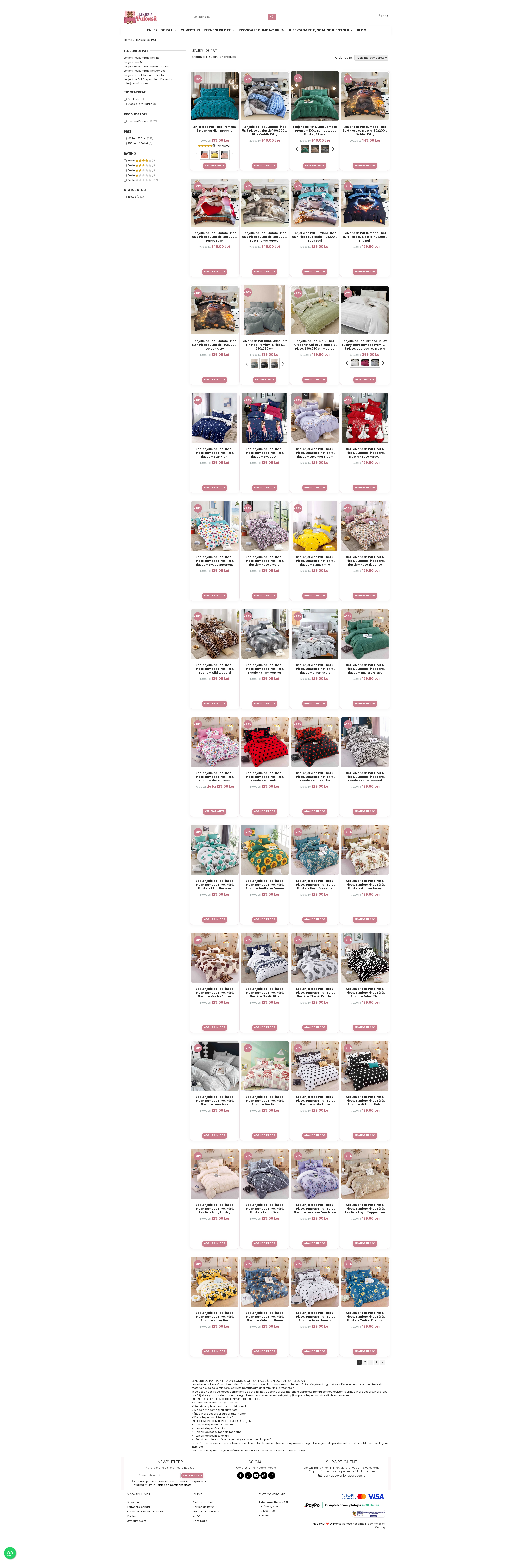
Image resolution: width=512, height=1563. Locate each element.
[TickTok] (263, 1475)
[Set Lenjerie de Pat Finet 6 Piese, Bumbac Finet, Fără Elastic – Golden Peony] (365, 850)
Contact (132, 1516)
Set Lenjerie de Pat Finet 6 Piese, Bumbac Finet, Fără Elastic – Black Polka (315, 776)
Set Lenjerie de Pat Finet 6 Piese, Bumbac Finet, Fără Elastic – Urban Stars (315, 669)
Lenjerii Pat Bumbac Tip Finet (142, 58)
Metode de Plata (204, 1502)
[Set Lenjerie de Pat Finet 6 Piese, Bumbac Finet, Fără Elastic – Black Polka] (315, 742)
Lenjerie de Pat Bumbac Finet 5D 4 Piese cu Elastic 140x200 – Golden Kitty (214, 345)
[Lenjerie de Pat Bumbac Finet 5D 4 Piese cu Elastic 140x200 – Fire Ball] (365, 203)
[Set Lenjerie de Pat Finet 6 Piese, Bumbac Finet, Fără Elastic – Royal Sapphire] (315, 850)
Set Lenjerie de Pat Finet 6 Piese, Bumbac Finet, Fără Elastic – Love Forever (365, 453)
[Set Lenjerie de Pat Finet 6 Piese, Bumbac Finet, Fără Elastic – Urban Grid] (265, 1174)
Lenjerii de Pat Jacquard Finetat (144, 75)
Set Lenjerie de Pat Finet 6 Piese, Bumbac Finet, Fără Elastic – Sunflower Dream (264, 884)
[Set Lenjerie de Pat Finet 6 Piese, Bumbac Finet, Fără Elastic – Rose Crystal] (265, 526)
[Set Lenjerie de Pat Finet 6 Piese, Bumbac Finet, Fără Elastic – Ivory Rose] (215, 1066)
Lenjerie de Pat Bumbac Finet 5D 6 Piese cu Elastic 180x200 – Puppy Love (214, 237)
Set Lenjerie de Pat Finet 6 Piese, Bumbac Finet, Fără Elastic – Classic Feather (315, 992)
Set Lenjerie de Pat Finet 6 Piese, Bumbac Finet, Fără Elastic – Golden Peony (365, 884)
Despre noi (134, 1502)
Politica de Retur (203, 1507)
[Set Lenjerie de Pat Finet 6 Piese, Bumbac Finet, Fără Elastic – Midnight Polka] (365, 1066)
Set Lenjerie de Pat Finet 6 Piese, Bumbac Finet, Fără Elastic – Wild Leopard (214, 669)
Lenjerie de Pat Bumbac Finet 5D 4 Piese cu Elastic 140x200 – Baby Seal (314, 237)
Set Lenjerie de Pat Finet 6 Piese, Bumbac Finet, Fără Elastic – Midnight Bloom (264, 1316)
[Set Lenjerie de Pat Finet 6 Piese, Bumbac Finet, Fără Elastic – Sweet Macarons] (215, 526)
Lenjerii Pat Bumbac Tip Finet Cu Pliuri (147, 66)
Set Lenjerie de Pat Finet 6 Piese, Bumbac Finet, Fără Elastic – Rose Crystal (264, 561)
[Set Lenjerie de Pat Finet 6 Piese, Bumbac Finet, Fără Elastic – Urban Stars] (315, 634)
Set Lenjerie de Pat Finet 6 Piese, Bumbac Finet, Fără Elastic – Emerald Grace (365, 669)
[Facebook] (240, 1475)
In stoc (132, 197)
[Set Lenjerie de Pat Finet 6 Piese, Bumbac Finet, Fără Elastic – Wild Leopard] (215, 634)
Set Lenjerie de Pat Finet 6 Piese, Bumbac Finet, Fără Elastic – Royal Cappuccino (365, 1208)
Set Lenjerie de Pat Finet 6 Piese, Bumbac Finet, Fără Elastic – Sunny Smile (315, 561)
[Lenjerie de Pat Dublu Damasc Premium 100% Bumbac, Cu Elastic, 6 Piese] (315, 96)
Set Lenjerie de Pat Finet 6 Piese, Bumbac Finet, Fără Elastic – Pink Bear (264, 1100)
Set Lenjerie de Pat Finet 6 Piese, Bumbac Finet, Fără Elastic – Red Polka (264, 776)
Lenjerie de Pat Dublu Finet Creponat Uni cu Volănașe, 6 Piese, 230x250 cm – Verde (315, 345)
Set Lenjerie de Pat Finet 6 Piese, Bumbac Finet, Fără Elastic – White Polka (315, 1100)
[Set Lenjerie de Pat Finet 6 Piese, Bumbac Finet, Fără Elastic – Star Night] (215, 418)
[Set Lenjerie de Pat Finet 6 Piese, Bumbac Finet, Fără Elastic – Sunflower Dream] (265, 850)
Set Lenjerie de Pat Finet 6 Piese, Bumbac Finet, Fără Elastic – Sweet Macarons (214, 561)
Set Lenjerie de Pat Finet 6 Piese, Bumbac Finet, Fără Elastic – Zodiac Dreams (365, 1316)
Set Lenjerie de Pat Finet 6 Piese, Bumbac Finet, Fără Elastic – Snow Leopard (365, 776)
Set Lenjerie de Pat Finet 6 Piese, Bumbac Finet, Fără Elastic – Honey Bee (214, 1316)
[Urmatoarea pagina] (382, 1362)
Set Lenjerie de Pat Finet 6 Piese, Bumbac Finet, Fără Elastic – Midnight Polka (365, 1100)
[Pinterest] (248, 1475)
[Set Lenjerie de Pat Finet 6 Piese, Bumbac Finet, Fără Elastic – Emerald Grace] (365, 634)
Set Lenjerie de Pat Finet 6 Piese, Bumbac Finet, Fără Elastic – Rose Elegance (365, 561)
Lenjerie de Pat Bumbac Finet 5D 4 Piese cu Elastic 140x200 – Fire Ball (365, 237)
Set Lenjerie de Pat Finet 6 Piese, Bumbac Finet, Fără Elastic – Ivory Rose (214, 1100)
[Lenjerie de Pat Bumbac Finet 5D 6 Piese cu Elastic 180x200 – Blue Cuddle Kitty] (265, 96)
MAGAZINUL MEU (138, 1494)
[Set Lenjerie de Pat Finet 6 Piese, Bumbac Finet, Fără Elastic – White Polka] (315, 1066)
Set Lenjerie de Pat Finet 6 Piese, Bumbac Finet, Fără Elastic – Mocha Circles (214, 992)
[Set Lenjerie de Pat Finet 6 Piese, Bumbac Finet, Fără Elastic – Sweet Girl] (265, 418)
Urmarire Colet (136, 1521)
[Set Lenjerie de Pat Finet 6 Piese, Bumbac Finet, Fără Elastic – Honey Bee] (215, 1282)
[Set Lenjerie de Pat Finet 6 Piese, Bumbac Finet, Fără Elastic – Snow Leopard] (365, 742)
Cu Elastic (134, 99)
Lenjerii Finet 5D (134, 62)
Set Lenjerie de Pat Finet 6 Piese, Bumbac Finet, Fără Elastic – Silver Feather (264, 669)
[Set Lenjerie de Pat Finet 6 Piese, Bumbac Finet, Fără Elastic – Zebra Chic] (365, 958)
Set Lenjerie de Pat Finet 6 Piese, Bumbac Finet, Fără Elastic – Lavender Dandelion (315, 1208)
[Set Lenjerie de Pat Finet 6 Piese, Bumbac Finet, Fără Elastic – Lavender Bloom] (315, 418)
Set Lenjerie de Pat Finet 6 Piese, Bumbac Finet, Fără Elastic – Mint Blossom (214, 884)
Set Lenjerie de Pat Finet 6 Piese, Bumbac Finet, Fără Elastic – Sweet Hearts (315, 1316)
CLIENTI (198, 1494)
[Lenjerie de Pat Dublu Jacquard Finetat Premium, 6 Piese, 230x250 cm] (265, 310)
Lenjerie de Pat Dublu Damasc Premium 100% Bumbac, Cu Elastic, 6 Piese (315, 130)
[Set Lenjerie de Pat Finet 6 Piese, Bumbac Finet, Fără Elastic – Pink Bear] (265, 1066)
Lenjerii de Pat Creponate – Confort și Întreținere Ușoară (148, 81)
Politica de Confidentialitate (174, 1485)
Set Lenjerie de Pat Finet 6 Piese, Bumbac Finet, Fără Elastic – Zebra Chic (365, 992)
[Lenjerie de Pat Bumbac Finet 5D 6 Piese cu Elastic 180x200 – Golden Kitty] (365, 96)
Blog (361, 30)
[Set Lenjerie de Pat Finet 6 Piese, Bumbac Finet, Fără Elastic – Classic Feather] (315, 958)
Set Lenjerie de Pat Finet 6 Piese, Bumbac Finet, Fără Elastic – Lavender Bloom (315, 453)
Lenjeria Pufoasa (138, 121)
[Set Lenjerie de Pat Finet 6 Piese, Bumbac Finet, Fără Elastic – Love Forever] (365, 418)
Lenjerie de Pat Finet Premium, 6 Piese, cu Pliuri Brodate (215, 129)
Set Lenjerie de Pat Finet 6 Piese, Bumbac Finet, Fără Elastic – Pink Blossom (214, 776)
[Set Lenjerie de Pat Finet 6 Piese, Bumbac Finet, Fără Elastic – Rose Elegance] (365, 526)
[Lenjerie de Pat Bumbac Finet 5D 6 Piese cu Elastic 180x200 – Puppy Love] (215, 203)
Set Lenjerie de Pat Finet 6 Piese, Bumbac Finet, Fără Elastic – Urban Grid (264, 1208)
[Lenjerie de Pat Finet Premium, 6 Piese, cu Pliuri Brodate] (215, 96)
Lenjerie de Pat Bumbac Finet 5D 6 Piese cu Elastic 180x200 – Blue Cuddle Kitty (264, 130)
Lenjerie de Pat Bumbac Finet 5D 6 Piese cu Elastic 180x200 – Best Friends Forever (264, 237)
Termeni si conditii (138, 1507)
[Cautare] (272, 17)
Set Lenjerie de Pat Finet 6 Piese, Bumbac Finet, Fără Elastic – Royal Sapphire (315, 884)
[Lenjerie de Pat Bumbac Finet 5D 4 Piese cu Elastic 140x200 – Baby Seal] (315, 203)
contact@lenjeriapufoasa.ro (344, 1475)
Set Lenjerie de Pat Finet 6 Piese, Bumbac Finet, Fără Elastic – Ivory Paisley (214, 1208)
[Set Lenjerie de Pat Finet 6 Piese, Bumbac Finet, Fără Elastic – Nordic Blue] (265, 958)
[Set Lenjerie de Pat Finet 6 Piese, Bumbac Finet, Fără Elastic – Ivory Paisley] (215, 1174)
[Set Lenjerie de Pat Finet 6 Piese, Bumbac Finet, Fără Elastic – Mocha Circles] (215, 958)
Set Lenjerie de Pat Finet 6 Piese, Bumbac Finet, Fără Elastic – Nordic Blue (264, 992)
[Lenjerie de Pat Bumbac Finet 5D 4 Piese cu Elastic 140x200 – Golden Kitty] (215, 310)
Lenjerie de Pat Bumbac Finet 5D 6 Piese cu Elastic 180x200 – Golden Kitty (365, 130)
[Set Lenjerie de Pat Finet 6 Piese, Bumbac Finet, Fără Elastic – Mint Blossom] (215, 850)
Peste (132, 160)
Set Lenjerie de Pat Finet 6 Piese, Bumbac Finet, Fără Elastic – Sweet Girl (264, 453)
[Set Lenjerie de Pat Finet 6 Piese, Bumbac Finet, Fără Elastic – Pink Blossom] (215, 742)
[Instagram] (271, 1475)
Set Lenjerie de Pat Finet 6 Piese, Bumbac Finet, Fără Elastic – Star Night (214, 453)
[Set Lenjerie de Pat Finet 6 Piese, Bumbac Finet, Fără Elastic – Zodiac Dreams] (365, 1282)
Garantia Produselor (206, 1511)
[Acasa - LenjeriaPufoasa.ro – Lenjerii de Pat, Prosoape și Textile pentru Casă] (144, 17)
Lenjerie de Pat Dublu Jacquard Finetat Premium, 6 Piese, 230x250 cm (265, 345)
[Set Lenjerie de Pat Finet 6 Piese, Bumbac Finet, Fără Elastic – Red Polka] (265, 742)
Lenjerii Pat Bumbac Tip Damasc (144, 71)
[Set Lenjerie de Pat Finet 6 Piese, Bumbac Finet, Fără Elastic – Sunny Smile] (315, 526)
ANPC (196, 1516)
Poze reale (200, 1521)
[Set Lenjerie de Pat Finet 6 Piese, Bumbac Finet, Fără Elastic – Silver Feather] (265, 634)
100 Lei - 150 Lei (137, 138)
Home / (129, 40)
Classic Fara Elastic (140, 104)
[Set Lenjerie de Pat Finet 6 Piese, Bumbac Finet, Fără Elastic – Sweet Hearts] (315, 1282)
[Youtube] (256, 1475)
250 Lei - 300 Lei (138, 143)
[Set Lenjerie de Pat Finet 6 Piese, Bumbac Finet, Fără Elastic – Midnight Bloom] (265, 1282)
